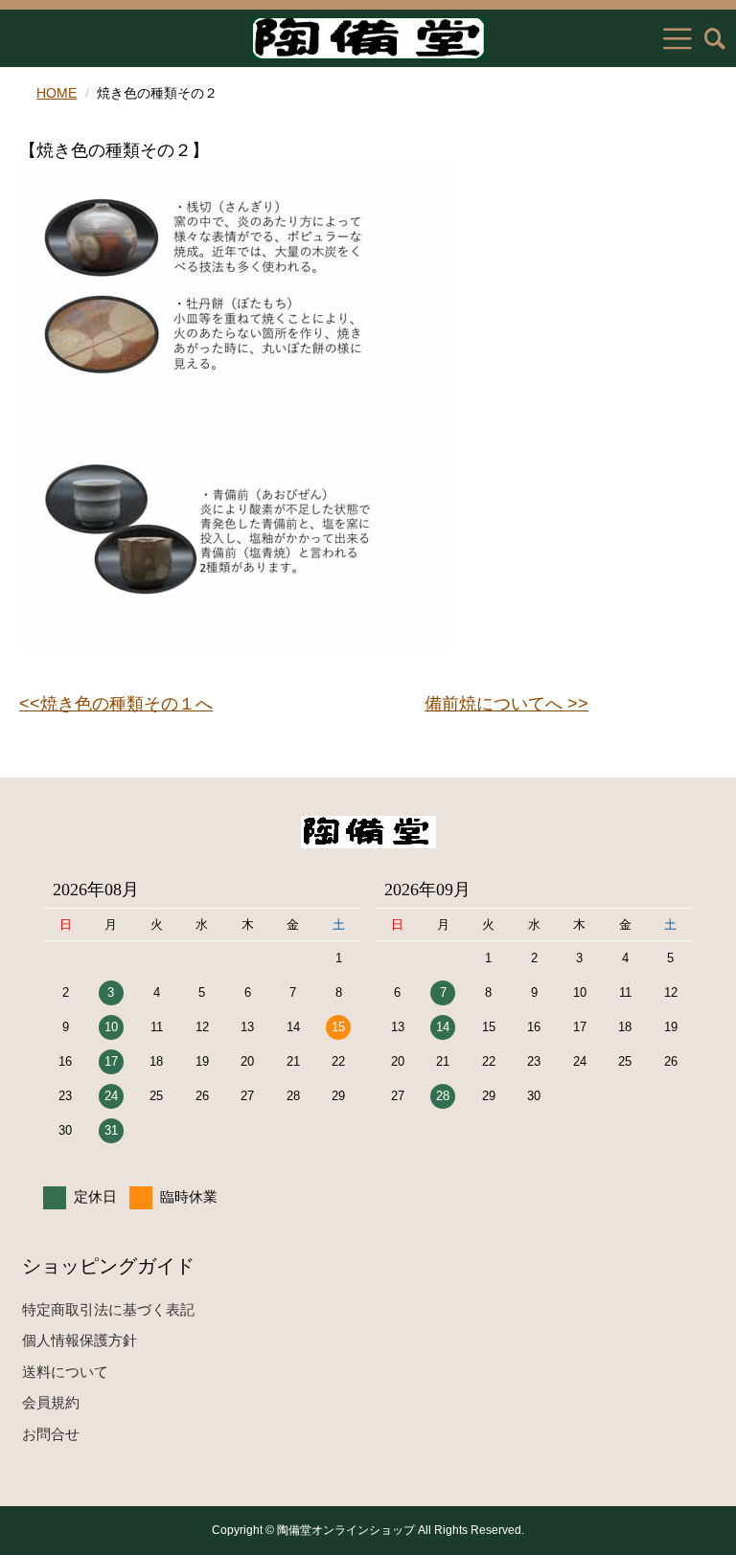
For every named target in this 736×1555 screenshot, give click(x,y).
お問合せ (51, 1434)
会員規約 (51, 1402)
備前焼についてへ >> (506, 703)
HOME (56, 93)
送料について (65, 1371)
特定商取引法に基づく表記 (108, 1309)
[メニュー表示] (677, 38)
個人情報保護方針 (79, 1340)
